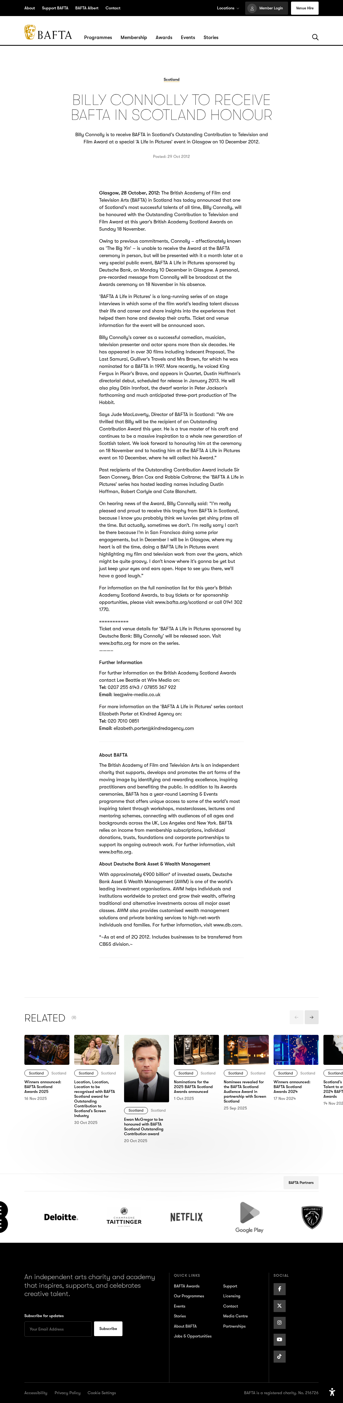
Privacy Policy (68, 1392)
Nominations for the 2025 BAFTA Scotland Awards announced (195, 1049)
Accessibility (35, 1392)
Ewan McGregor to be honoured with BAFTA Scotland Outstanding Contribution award (145, 1053)
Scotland (36, 1073)
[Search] (315, 37)
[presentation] (297, 1017)
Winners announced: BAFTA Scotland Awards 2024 (296, 1045)
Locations (225, 8)
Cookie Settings (102, 1392)
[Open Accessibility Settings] (332, 1392)
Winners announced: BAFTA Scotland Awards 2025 (46, 1045)
